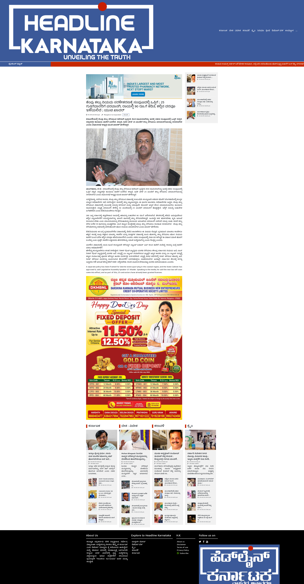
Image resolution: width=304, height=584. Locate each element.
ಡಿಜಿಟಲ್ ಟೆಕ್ (277, 30)
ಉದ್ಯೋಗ (289, 30)
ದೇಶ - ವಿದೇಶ (235, 30)
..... (296, 30)
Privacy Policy (183, 550)
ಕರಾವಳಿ (246, 30)
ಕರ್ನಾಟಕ (223, 30)
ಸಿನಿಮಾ (260, 30)
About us (181, 542)
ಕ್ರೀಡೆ (268, 30)
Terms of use (182, 547)
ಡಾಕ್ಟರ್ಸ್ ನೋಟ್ (138, 542)
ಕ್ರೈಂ (253, 30)
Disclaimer (181, 544)
